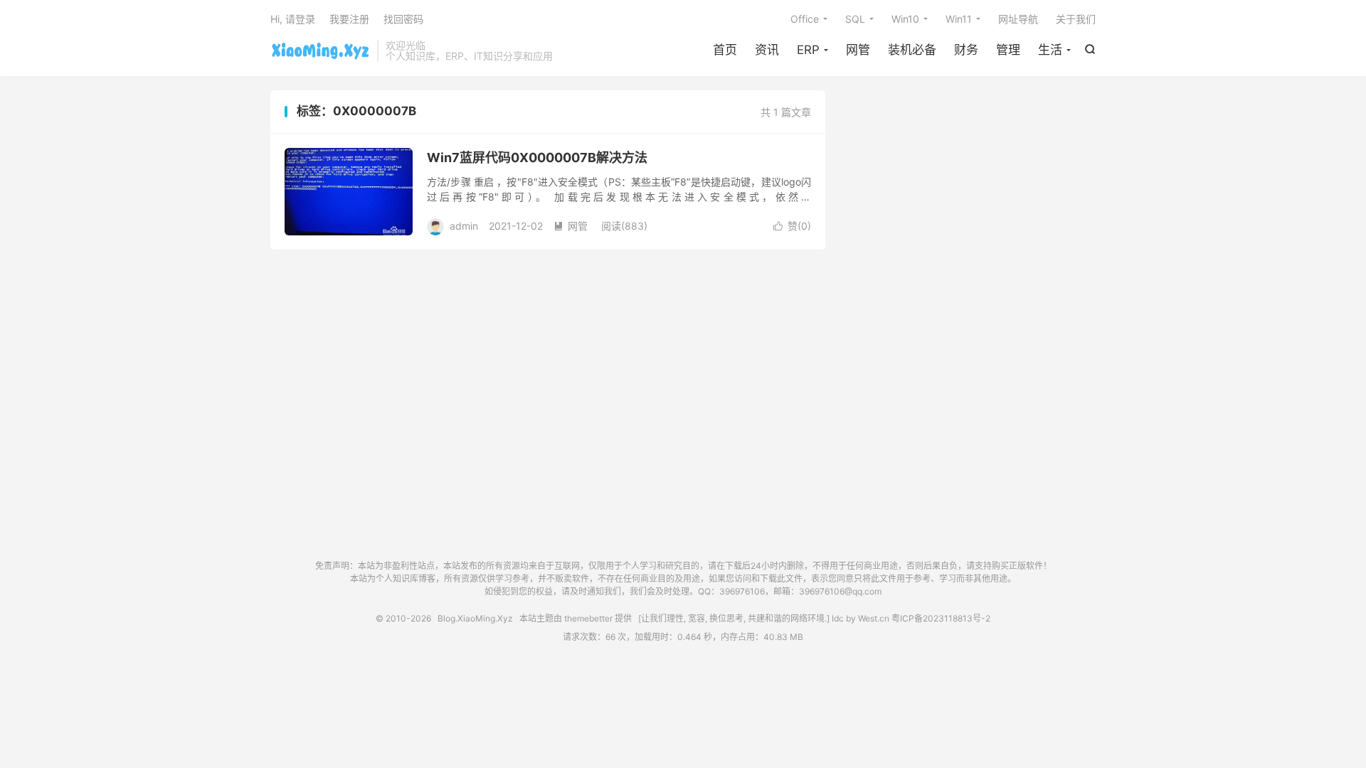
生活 (1050, 50)
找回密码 (403, 19)
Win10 (905, 19)
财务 (966, 50)
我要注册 (349, 19)
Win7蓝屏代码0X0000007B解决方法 (537, 157)
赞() (792, 226)
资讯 (767, 50)
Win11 (959, 19)
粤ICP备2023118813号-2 (940, 618)
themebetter (588, 618)
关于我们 (1076, 19)
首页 (725, 50)
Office (804, 19)
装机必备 (912, 50)
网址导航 (1018, 19)
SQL (855, 19)
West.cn (873, 618)
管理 (1008, 50)
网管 (858, 50)
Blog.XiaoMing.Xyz (320, 50)
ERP (808, 50)
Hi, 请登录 (292, 19)
